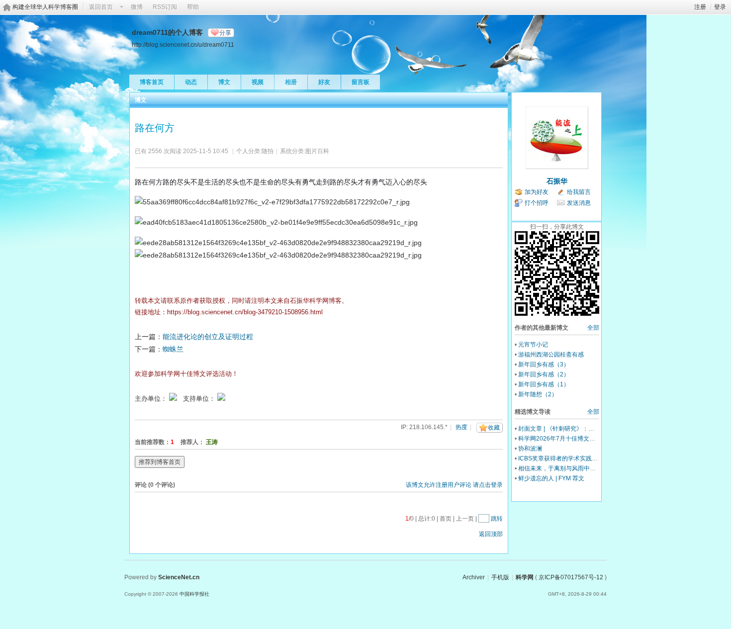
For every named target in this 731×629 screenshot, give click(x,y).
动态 (191, 82)
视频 (258, 82)
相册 (291, 82)
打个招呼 (536, 202)
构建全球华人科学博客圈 (45, 6)
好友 (324, 82)
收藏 (494, 427)
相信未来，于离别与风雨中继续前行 (566, 468)
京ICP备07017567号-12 (571, 577)
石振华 (557, 181)
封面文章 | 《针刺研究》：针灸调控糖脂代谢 (577, 428)
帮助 (193, 6)
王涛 (212, 442)
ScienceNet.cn (178, 577)
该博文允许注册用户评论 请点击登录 (454, 484)
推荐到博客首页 (160, 461)
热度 (461, 427)
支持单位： (200, 398)
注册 (700, 6)
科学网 (525, 577)
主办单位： (151, 398)
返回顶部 (491, 534)
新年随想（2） (537, 394)
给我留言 (579, 191)
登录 (720, 6)
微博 (137, 6)
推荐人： (192, 442)
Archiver (473, 577)
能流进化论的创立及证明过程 (208, 337)
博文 (224, 82)
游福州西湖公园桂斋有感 (551, 354)
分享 (225, 32)
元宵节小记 (533, 344)
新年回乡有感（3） (543, 364)
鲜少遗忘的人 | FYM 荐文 (551, 478)
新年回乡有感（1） (543, 384)
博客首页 (152, 82)
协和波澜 (530, 448)
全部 (593, 327)
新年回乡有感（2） (543, 374)
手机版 (500, 577)
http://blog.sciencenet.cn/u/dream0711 (183, 44)
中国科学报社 (194, 594)
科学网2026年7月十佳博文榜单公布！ (568, 438)
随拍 (268, 151)
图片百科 (317, 151)
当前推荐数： (153, 442)
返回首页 (101, 6)
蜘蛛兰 (173, 349)
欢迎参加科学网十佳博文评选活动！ (186, 373)
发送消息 (579, 202)
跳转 (497, 518)
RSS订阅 (165, 6)
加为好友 (536, 191)
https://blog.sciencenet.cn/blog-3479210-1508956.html (245, 312)
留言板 (360, 82)
